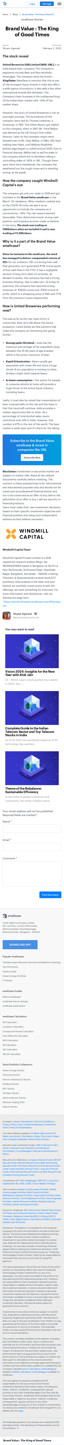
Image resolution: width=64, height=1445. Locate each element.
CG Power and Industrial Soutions (19, 1213)
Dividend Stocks (11, 1084)
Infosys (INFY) (48, 1216)
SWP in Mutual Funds (46, 1145)
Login (32, 3)
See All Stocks (18, 1222)
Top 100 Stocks (10, 966)
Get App (47, 3)
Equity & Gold (9, 971)
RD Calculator (9, 1045)
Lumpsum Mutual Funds (40, 1159)
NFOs (5, 1154)
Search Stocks (10, 1106)
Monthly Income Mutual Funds (44, 1165)
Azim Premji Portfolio (37, 1192)
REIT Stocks (8, 1088)
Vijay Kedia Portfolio (44, 1195)
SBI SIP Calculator (12, 1054)
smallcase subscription (14, 1005)
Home (5, 14)
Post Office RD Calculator (15, 1036)
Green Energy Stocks (13, 1070)
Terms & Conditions (44, 1121)
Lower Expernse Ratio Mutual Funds (20, 1168)
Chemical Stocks (11, 1075)
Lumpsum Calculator (13, 1026)
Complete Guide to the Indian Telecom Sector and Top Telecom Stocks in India (29, 732)
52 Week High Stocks (41, 1133)
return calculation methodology (38, 1369)
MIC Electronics (32, 1210)
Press (12, 1127)
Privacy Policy (10, 1124)
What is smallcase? (12, 997)
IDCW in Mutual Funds (14, 1148)
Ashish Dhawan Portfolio (25, 1201)
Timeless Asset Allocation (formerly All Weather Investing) (31, 962)
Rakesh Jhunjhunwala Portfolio (33, 1189)
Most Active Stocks (38, 1139)
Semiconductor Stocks (14, 1097)
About (17, 1121)
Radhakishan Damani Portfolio (17, 1195)
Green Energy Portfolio (14, 976)
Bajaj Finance (22, 1219)
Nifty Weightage (28, 1180)
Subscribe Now (32, 457)
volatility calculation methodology (28, 1372)
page (21, 1410)
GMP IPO (42, 1180)
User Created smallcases (30, 1124)
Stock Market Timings (43, 1183)
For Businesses (23, 1127)
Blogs (15, 14)
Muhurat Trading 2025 (14, 1102)
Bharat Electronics (51, 1210)
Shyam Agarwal (22, 613)
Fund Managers (24, 1151)
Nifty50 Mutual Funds (28, 1162)
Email (7, 839)
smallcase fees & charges (15, 1001)
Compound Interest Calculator (18, 1031)
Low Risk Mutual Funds (50, 1171)
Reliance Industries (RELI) (26, 1216)
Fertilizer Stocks (11, 1093)
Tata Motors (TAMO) (40, 1219)
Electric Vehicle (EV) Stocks (17, 1079)
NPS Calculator (10, 1040)
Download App (20, 944)
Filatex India (9, 1219)
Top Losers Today (49, 1136)
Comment (10, 858)
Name (7, 821)
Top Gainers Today (31, 1136)
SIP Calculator (10, 1022)
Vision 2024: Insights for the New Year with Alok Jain (30, 673)
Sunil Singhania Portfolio (33, 1198)
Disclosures (27, 1121)
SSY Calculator (10, 1049)
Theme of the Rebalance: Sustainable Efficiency (23, 790)
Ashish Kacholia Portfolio (25, 1204)
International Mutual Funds (23, 1171)
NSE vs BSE (25, 1183)
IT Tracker (7, 980)
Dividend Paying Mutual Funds (19, 1175)
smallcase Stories (32, 19)
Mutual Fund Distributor (45, 1151)
